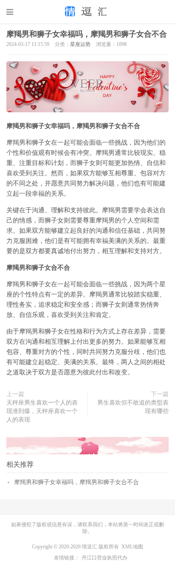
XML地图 (132, 547)
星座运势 (80, 44)
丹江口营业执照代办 (104, 558)
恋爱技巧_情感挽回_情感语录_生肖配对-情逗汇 (87, 11)
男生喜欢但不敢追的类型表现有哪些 (133, 406)
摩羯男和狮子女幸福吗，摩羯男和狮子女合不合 (86, 34)
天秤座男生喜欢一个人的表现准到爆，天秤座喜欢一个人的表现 (42, 411)
